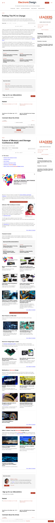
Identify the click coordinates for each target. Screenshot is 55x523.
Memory (3, 137)
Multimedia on (10, 164)
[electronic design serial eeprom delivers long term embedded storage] (27, 325)
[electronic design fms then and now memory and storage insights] (27, 380)
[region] (18, 123)
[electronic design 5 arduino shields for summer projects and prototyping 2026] (10, 278)
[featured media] (10, 415)
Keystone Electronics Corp (42, 24)
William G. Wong (5, 147)
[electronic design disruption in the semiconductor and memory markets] (10, 397)
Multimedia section (7, 215)
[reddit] (20, 26)
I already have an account (18, 131)
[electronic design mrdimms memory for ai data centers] (10, 380)
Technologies (12, 8)
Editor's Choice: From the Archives (14, 166)
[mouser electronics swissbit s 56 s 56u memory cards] (27, 352)
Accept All (50, 521)
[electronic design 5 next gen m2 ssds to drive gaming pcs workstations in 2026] (27, 261)
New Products (6, 161)
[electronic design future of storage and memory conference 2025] (10, 440)
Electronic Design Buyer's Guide (10, 162)
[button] (2, 2)
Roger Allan (4, 23)
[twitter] (18, 26)
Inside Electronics (41, 8)
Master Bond (40, 26)
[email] (21, 26)
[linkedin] (17, 26)
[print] (34, 26)
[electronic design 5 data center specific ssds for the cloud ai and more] (27, 278)
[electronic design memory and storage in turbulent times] (10, 261)
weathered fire (6, 224)
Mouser (39, 27)
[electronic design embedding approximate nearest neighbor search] (10, 457)
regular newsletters (20, 433)
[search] (4, 2)
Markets (18, 8)
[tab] (4, 120)
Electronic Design (15, 147)
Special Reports (34, 8)
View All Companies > (45, 29)
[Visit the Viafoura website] (33, 124)
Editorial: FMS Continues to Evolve (10, 157)
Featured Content (7, 159)
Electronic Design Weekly (25, 8)
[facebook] (15, 26)
